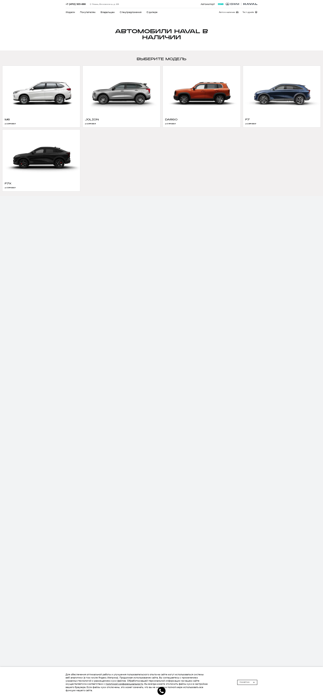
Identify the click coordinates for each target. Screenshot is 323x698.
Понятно (245, 682)
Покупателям (88, 12)
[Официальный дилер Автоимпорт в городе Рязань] (241, 4)
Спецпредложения (130, 12)
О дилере (151, 12)
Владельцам (108, 12)
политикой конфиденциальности (124, 684)
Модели (70, 12)
